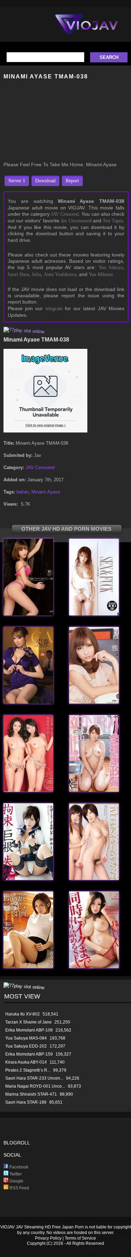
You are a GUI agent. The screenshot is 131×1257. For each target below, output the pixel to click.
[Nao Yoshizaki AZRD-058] (94, 613)
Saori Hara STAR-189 (25, 1102)
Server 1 (16, 180)
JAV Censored (65, 214)
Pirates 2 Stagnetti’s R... (27, 1070)
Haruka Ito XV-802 (22, 1014)
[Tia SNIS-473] (28, 702)
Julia (36, 274)
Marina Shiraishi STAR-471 (31, 1094)
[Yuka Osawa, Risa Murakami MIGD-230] (28, 790)
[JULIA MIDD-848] (94, 966)
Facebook (18, 1167)
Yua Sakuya (111, 267)
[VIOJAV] (86, 30)
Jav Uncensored (76, 220)
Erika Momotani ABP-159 (29, 1054)
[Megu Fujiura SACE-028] (94, 790)
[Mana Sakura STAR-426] (28, 878)
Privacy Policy (48, 1238)
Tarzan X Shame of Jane (28, 1022)
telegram (54, 308)
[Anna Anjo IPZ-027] (94, 702)
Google (15, 1181)
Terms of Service (80, 1238)
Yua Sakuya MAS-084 (26, 1038)
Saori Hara (18, 274)
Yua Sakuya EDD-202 (26, 1046)
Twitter (15, 1174)
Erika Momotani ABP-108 (29, 1030)
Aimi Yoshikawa (60, 274)
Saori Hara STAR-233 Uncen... (34, 1078)
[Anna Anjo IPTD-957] (28, 613)
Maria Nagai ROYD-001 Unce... (35, 1086)
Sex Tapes (113, 220)
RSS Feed (18, 1188)
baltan (22, 492)
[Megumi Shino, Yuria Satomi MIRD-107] (94, 878)
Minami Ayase (45, 492)
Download (45, 180)
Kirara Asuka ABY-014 (26, 1062)
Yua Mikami (101, 274)
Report (72, 180)
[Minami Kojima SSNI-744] (28, 966)
